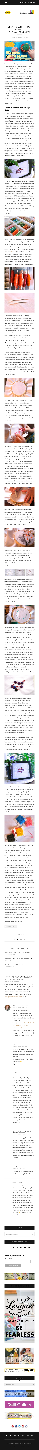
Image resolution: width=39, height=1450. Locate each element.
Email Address (9, 1259)
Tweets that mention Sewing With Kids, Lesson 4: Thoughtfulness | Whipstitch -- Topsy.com (18, 977)
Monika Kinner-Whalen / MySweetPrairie (22, 1132)
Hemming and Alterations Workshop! (17, 952)
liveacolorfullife (20, 1005)
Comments (20, 934)
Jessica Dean (17, 1183)
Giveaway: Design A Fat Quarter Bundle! (18, 958)
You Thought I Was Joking (13, 964)
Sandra (13, 252)
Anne (14, 1073)
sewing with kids (10, 926)
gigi (14, 1044)
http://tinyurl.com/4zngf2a (13, 997)
